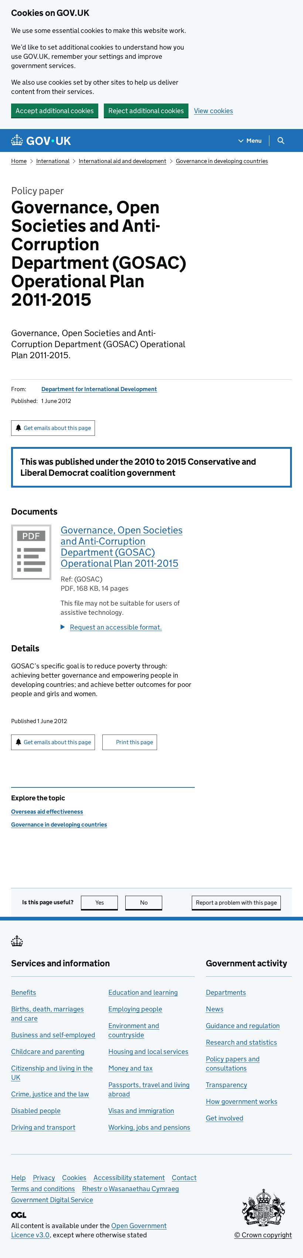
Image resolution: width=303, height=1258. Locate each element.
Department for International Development (99, 389)
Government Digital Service (52, 1200)
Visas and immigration (141, 1110)
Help (18, 1177)
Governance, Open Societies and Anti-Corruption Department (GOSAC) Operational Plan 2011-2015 (122, 546)
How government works (242, 1101)
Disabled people (36, 1110)
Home (19, 161)
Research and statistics (241, 1042)
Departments (226, 992)
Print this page (134, 742)
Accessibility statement (129, 1177)
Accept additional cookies (55, 110)
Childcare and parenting (47, 1051)
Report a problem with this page (236, 902)
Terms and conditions (43, 1188)
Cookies (74, 1177)
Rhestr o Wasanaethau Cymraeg (130, 1188)
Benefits (23, 992)
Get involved (225, 1118)
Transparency (226, 1085)
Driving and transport (43, 1127)
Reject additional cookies (146, 110)
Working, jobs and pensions (149, 1127)
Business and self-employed (53, 1035)
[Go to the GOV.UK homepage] (41, 140)
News (215, 1009)
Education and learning (143, 992)
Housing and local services (148, 1051)
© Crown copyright (263, 1235)
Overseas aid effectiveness (47, 811)
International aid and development (122, 161)
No (151, 902)
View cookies (213, 110)
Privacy (44, 1177)
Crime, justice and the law (50, 1094)
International (52, 161)
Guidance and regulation (243, 1025)
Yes (106, 902)
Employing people (135, 1009)
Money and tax (130, 1068)
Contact (184, 1177)
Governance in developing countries (222, 161)
